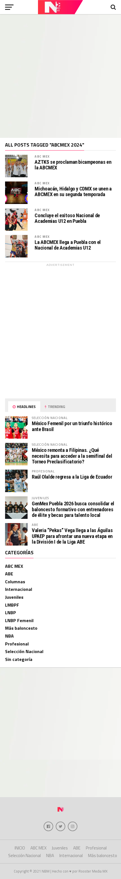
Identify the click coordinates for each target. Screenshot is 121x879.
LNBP (10, 612)
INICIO (20, 848)
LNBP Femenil (19, 620)
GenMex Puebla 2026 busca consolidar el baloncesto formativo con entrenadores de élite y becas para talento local (73, 509)
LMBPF (12, 605)
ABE (9, 573)
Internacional (18, 589)
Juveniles (14, 597)
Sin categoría (18, 659)
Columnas (15, 581)
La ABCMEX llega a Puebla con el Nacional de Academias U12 (68, 245)
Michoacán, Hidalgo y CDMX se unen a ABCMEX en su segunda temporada (73, 191)
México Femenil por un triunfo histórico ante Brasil (72, 426)
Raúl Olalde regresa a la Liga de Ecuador (72, 477)
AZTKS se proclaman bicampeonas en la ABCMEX (73, 165)
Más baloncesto (21, 628)
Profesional (17, 643)
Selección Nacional (24, 651)
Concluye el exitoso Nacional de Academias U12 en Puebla (67, 218)
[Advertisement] (60, 75)
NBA (9, 636)
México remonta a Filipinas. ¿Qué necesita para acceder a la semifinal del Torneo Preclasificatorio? (72, 455)
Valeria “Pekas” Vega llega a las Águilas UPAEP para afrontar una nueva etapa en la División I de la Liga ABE (72, 535)
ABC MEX (42, 156)
